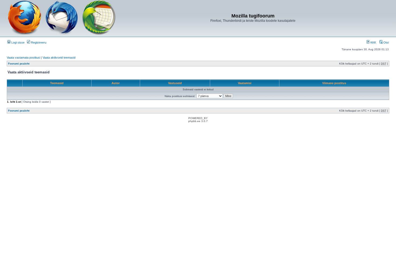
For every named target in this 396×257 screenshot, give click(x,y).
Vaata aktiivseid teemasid (59, 57)
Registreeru (38, 42)
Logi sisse (18, 42)
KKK (373, 42)
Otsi (386, 42)
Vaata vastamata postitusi (23, 57)
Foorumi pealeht (18, 63)
